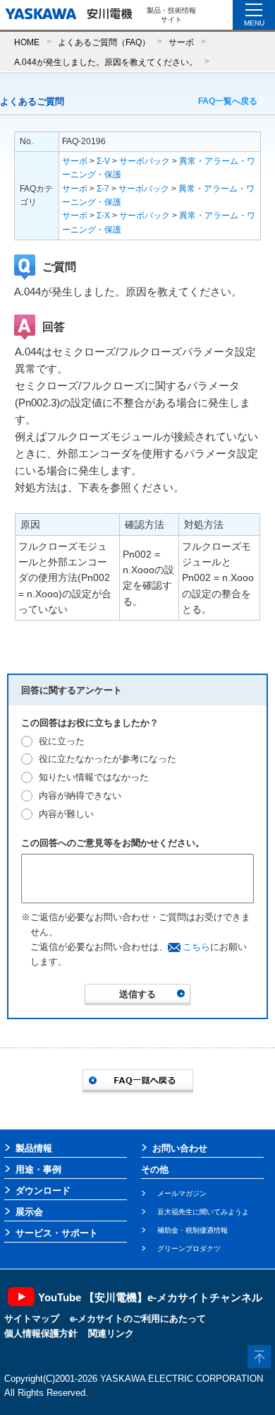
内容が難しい (66, 814)
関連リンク (111, 1333)
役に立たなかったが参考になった (107, 758)
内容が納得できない (80, 795)
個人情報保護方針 (41, 1333)
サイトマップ (31, 1318)
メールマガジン (182, 1193)
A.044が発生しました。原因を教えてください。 (105, 61)
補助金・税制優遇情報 (192, 1230)
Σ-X (103, 216)
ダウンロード (43, 1190)
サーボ (181, 42)
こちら (196, 946)
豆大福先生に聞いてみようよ (203, 1212)
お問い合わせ (179, 1148)
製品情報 (34, 1148)
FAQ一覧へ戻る (227, 101)
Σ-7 (103, 189)
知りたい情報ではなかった (94, 777)
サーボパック (144, 161)
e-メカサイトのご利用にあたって (138, 1318)
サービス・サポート (57, 1233)
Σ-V (103, 161)
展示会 (29, 1211)
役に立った (62, 741)
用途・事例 (38, 1169)
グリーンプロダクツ (189, 1248)
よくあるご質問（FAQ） (104, 42)
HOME (26, 42)
